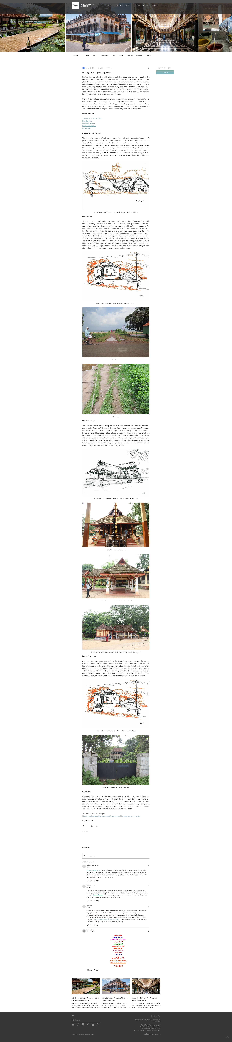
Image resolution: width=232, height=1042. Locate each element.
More (147, 55)
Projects (121, 55)
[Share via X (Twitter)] (88, 826)
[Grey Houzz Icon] (97, 1024)
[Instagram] (83, 1024)
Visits (113, 55)
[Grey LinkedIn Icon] (92, 1024)
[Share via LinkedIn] (92, 826)
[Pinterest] (78, 1024)
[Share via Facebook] (83, 826)
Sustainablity (85, 55)
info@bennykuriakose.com (151, 1034)
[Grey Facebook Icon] (87, 1024)
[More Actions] (148, 866)
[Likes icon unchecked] (88, 881)
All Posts (75, 55)
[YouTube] (73, 1024)
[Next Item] (229, 27)
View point (139, 55)
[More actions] (148, 68)
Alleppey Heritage (87, 820)
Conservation (104, 55)
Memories (130, 55)
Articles (95, 55)
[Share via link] (96, 826)
